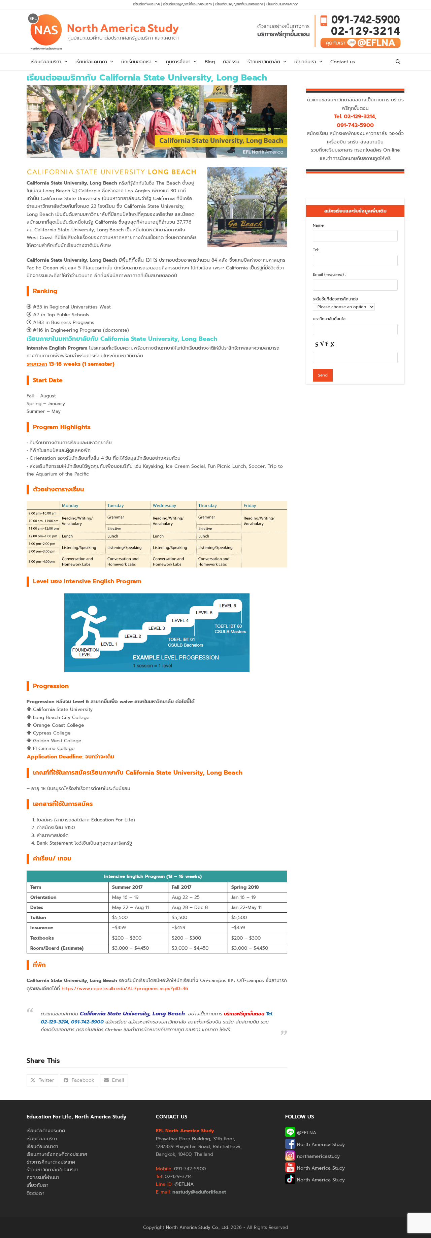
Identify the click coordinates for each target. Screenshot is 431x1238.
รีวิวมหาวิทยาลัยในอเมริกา (52, 1169)
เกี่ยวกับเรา (37, 1185)
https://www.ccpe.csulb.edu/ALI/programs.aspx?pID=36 (125, 988)
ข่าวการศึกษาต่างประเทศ (51, 1162)
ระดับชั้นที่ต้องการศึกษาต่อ (335, 299)
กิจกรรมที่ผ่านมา (43, 1177)
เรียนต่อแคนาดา (42, 1146)
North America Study (320, 1144)
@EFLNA (305, 1132)
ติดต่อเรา (35, 1193)
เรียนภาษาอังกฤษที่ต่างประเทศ (57, 1154)
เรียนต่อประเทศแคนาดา (282, 4)
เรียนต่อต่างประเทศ (146, 4)
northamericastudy (317, 1156)
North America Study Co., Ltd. (197, 1227)
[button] (398, 62)
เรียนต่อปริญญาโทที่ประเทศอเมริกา (239, 4)
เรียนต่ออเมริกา (42, 1138)
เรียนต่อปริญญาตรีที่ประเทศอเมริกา (188, 4)
